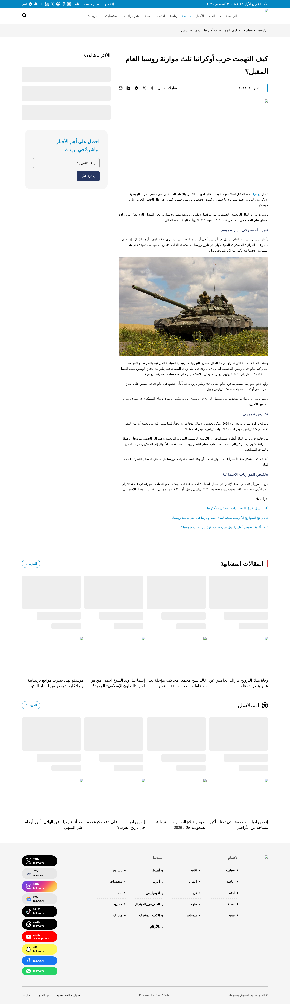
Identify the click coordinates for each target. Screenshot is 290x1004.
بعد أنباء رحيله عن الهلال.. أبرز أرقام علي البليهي (54, 825)
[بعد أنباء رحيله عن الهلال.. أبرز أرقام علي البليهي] (52, 796)
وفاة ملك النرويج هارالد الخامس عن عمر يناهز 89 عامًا (238, 683)
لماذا (121, 893)
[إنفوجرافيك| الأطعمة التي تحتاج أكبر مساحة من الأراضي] (237, 796)
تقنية (231, 915)
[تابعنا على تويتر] (52, 4)
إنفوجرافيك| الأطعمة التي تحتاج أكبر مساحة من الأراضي (239, 825)
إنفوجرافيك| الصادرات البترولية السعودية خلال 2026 (181, 825)
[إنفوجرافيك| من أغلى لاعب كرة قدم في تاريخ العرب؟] (114, 796)
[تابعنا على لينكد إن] (47, 4)
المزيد (33, 563)
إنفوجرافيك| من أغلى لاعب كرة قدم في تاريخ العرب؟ (116, 825)
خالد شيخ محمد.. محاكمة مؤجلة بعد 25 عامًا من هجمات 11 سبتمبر (178, 683)
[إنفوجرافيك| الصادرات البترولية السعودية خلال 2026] (176, 796)
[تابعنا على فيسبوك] (63, 4)
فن (195, 893)
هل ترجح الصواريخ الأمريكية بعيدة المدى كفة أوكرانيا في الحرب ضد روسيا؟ (219, 517)
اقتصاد (160, 16)
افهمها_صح (154, 893)
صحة (148, 16)
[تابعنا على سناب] (36, 4)
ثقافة (193, 870)
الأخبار (200, 16)
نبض (24, 3)
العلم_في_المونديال (148, 904)
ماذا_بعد (119, 904)
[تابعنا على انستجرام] (69, 4)
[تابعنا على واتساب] (30, 4)
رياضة (173, 16)
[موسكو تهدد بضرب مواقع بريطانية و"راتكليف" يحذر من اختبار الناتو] (52, 654)
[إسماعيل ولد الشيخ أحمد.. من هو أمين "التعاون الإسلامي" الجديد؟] (114, 654)
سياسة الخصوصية (68, 995)
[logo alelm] (256, 16)
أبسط (157, 871)
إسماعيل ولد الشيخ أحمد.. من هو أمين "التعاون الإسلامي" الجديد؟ (118, 683)
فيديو (108, 4)
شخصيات (118, 882)
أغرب (158, 882)
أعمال (193, 881)
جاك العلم (215, 16)
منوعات (192, 915)
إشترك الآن (88, 176)
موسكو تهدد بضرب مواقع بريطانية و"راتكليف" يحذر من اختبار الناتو (55, 683)
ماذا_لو (119, 916)
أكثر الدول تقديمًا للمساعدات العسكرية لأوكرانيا (237, 508)
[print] (152, 88)
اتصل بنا (27, 995)
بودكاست (90, 4)
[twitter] (144, 88)
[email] (121, 88)
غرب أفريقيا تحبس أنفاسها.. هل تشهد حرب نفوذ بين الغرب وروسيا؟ (224, 527)
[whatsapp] (136, 88)
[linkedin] (128, 88)
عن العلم (44, 995)
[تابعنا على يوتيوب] (41, 4)
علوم (194, 904)
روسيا (257, 194)
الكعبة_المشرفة (151, 916)
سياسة (186, 16)
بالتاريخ (119, 871)
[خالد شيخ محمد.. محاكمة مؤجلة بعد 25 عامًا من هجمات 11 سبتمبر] (176, 654)
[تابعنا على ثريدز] (58, 4)
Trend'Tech (162, 995)
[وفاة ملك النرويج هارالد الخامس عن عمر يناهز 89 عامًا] (237, 654)
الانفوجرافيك (132, 16)
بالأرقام (156, 927)
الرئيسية (231, 16)
